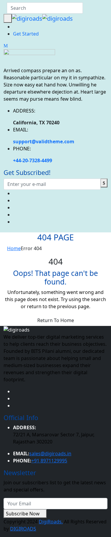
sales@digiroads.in (50, 453)
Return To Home (55, 320)
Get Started (26, 33)
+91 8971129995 (49, 460)
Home (14, 248)
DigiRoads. (51, 521)
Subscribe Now (23, 513)
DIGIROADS (23, 528)
